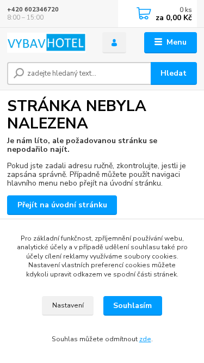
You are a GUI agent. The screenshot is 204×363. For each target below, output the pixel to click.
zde (145, 339)
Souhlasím (132, 305)
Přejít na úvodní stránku (62, 205)
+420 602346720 (33, 9)
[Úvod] (46, 43)
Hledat (173, 73)
